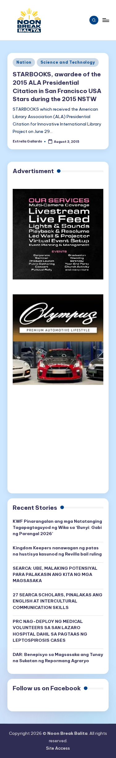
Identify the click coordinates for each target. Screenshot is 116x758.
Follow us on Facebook (47, 688)
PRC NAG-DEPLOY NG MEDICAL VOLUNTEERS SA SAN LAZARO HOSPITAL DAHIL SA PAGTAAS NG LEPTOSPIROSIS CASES (50, 631)
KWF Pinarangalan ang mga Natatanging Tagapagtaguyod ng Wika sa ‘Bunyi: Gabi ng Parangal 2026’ (57, 527)
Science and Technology (68, 62)
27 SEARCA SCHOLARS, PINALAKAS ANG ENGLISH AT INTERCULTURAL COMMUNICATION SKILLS (57, 601)
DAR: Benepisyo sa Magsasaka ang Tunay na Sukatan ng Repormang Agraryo (58, 657)
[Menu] (105, 20)
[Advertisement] (58, 442)
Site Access (58, 748)
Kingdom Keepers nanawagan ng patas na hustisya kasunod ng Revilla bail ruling (57, 551)
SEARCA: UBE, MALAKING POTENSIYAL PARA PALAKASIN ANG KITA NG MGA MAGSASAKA (55, 574)
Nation (23, 62)
